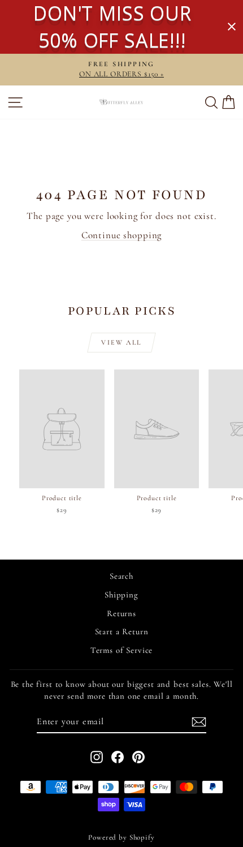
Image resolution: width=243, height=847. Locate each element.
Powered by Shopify (121, 837)
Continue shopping (121, 235)
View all (121, 342)
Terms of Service (121, 650)
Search (121, 576)
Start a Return (122, 631)
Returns (121, 613)
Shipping (121, 595)
